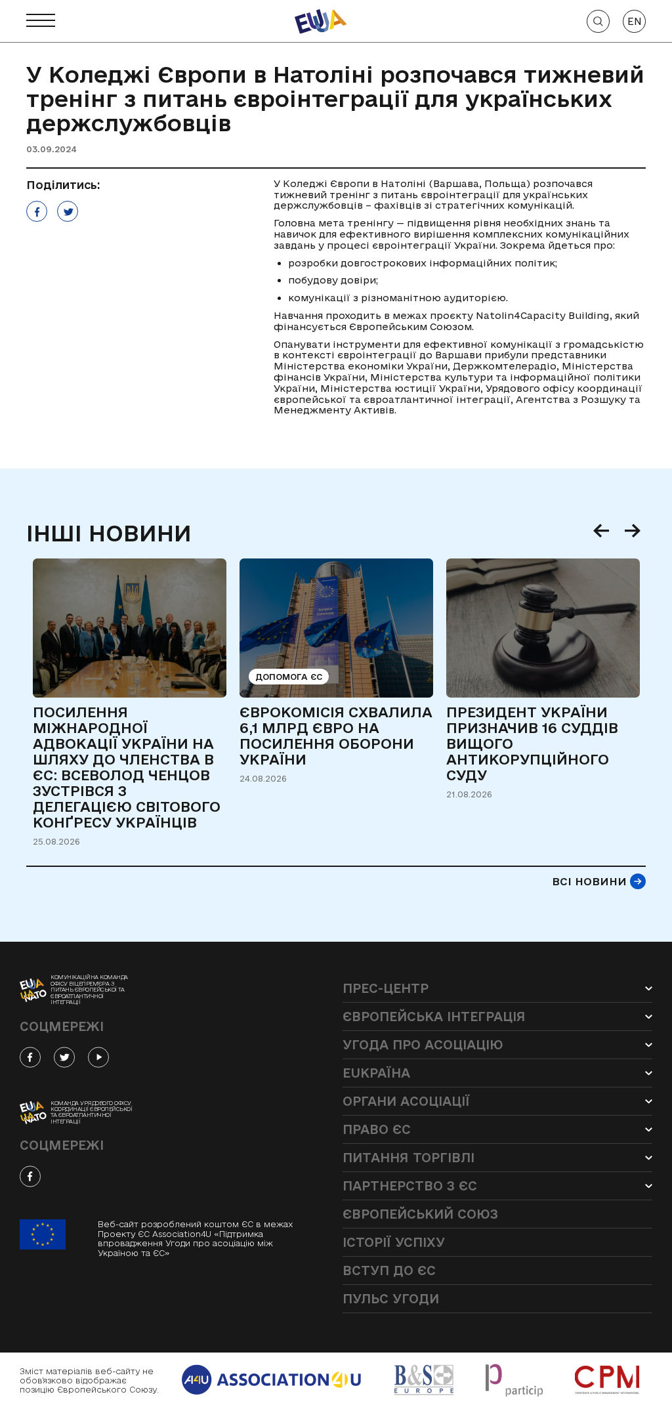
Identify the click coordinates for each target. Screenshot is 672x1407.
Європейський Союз (420, 1214)
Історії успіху (394, 1242)
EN (634, 21)
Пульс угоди (391, 1299)
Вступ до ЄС (389, 1270)
